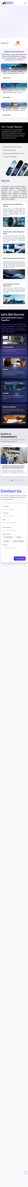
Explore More (7, 78)
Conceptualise (8, 537)
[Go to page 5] (16, 480)
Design (19, 537)
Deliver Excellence (19, 541)
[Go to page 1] (11, 480)
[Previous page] (7, 480)
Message (4, 545)
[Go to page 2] (12, 480)
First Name (5, 506)
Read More (22, 73)
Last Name (5, 513)
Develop (6, 541)
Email (3, 519)
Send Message (20, 558)
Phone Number (6, 527)
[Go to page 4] (15, 480)
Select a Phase (6, 534)
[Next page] (20, 480)
